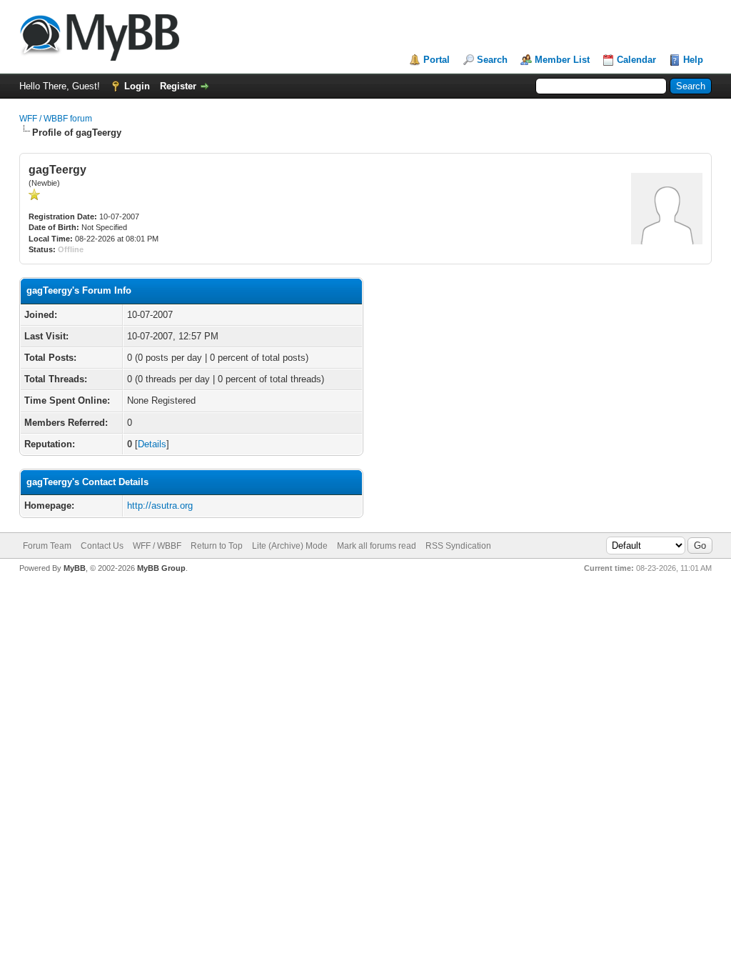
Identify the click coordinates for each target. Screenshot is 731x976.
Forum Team (47, 546)
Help (693, 59)
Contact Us (102, 546)
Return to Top (217, 546)
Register (178, 86)
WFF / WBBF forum (55, 119)
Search (492, 59)
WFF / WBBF (157, 546)
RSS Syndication (458, 546)
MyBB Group (161, 568)
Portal (436, 59)
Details (152, 444)
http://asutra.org (160, 505)
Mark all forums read (376, 546)
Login (137, 86)
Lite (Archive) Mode (290, 546)
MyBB (75, 568)
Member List (562, 59)
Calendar (636, 59)
